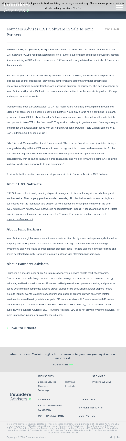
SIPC (9, 428)
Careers (44, 399)
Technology (43, 390)
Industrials (70, 386)
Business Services (47, 382)
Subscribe (60, 364)
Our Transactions (51, 416)
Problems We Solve (101, 382)
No (79, 8)
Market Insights (91, 407)
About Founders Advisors (50, 407)
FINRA (108, 426)
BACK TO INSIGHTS (23, 328)
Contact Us (87, 416)
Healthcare (70, 382)
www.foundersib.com (50, 315)
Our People (87, 399)
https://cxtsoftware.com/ (20, 219)
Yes (75, 8)
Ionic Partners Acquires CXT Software (87, 174)
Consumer (43, 386)
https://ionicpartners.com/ (86, 254)
